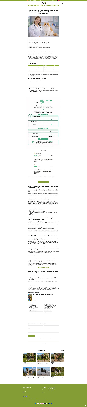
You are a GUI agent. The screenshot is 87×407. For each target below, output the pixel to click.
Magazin (56, 5)
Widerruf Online (25, 396)
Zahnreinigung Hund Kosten (32, 305)
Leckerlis (41, 5)
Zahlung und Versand (25, 392)
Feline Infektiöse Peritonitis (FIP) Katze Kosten (49, 306)
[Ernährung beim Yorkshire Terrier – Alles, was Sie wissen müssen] (57, 357)
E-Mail (44, 324)
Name (28, 324)
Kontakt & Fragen (44, 387)
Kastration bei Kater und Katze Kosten (48, 304)
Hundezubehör (46, 5)
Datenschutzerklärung (25, 388)
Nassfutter (37, 5)
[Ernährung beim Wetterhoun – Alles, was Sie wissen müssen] (57, 371)
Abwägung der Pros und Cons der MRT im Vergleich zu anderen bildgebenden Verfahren (40, 43)
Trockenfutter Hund (31, 5)
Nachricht (29, 328)
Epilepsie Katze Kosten (47, 308)
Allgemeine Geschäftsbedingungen (27, 387)
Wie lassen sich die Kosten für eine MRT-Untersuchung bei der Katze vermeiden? (39, 47)
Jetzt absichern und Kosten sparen (33, 41)
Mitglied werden (52, 5)
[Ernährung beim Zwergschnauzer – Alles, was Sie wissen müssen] (29, 357)
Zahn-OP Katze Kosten (32, 304)
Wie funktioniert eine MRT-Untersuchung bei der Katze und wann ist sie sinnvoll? (39, 42)
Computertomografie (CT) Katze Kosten (49, 309)
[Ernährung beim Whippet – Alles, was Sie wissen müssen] (43, 371)
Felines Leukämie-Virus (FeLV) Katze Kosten (49, 307)
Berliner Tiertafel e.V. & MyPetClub (44, 389)
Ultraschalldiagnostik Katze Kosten (33, 307)
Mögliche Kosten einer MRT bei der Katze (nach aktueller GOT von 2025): (38, 39)
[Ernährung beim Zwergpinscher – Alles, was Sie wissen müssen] (43, 357)
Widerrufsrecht (24, 391)
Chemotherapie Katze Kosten (47, 310)
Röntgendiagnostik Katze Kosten (33, 310)
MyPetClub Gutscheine (43, 392)
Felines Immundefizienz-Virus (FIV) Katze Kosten (50, 305)
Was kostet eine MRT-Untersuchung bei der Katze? (35, 46)
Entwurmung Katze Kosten (32, 306)
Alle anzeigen (62, 350)
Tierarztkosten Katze (31, 308)
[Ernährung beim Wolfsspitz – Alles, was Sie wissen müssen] (29, 371)
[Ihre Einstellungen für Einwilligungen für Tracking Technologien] (85, 405)
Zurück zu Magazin (44, 343)
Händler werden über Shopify (26, 395)
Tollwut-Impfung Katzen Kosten (33, 309)
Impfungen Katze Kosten (32, 313)
